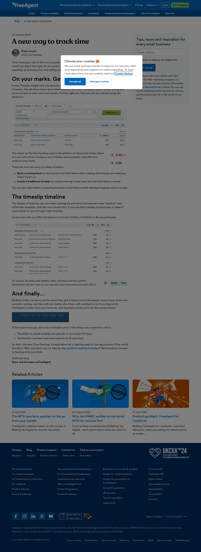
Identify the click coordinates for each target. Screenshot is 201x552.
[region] (101, 72)
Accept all (75, 81)
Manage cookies (99, 81)
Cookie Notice (123, 73)
